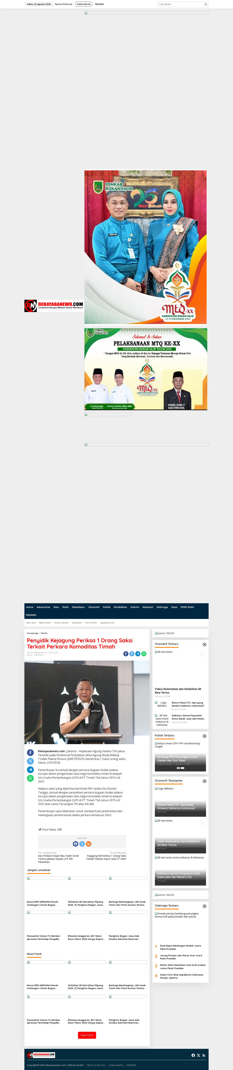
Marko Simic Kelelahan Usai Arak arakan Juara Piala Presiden (183, 966)
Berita (29, 655)
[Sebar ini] (125, 653)
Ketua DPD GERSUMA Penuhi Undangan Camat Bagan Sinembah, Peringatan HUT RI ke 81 (45, 903)
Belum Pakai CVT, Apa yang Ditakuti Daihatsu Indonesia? (188, 704)
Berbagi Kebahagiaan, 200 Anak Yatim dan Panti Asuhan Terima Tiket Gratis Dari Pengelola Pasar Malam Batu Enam (128, 903)
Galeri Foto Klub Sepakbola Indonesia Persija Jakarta (181, 976)
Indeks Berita (116, 1065)
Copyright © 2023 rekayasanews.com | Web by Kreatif (55, 1065)
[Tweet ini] (131, 653)
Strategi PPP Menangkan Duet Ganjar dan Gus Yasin (177, 758)
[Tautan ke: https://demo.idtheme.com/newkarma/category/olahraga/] (204, 906)
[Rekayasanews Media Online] (54, 305)
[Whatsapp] (143, 653)
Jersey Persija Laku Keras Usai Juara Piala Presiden (181, 957)
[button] (206, 4)
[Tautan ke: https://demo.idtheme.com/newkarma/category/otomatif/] (204, 645)
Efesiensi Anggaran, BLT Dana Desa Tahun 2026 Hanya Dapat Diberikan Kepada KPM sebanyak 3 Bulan (86, 938)
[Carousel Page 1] (178, 768)
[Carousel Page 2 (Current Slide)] (182, 768)
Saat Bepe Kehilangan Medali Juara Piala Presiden (180, 947)
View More (87, 1035)
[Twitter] (82, 844)
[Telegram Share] (137, 653)
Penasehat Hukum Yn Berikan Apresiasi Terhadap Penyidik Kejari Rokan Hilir (43, 938)
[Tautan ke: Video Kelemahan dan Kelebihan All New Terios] (180, 667)
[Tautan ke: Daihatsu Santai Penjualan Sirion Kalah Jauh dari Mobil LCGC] (162, 719)
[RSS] (88, 844)
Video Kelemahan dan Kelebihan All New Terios (178, 690)
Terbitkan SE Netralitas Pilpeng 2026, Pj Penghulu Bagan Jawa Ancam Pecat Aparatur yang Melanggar (85, 903)
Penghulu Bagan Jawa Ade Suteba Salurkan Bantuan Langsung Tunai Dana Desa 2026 (127, 938)
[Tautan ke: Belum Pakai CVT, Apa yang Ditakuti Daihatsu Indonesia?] (162, 703)
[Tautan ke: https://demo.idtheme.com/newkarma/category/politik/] (204, 736)
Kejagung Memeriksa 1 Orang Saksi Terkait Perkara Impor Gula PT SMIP (106, 855)
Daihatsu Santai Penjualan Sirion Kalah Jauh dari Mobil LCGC (188, 717)
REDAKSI (131, 1065)
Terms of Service (96, 1065)
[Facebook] (75, 844)
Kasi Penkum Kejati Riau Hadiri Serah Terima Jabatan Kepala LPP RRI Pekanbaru (58, 857)
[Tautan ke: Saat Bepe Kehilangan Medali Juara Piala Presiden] (180, 927)
